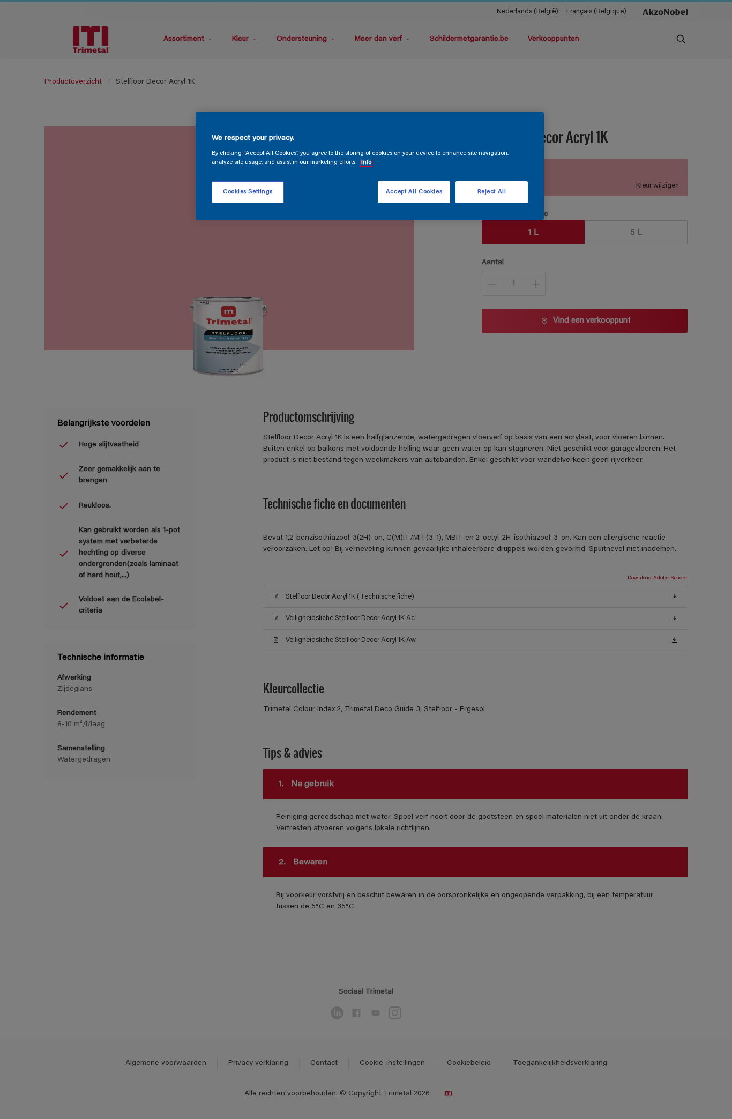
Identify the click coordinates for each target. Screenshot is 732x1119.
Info (366, 163)
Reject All (491, 192)
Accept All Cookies (414, 192)
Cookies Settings (248, 192)
